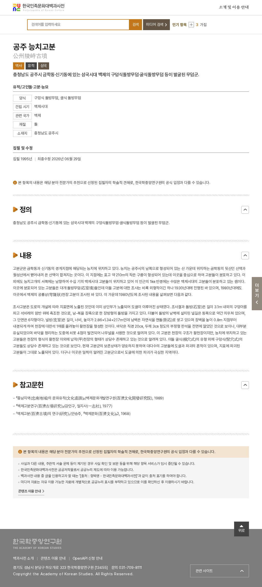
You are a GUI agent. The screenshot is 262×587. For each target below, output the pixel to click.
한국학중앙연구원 (37, 543)
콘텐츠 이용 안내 (29, 491)
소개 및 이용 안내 (234, 7)
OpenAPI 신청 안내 (88, 558)
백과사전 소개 (23, 558)
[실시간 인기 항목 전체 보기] (191, 24)
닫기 (245, 210)
